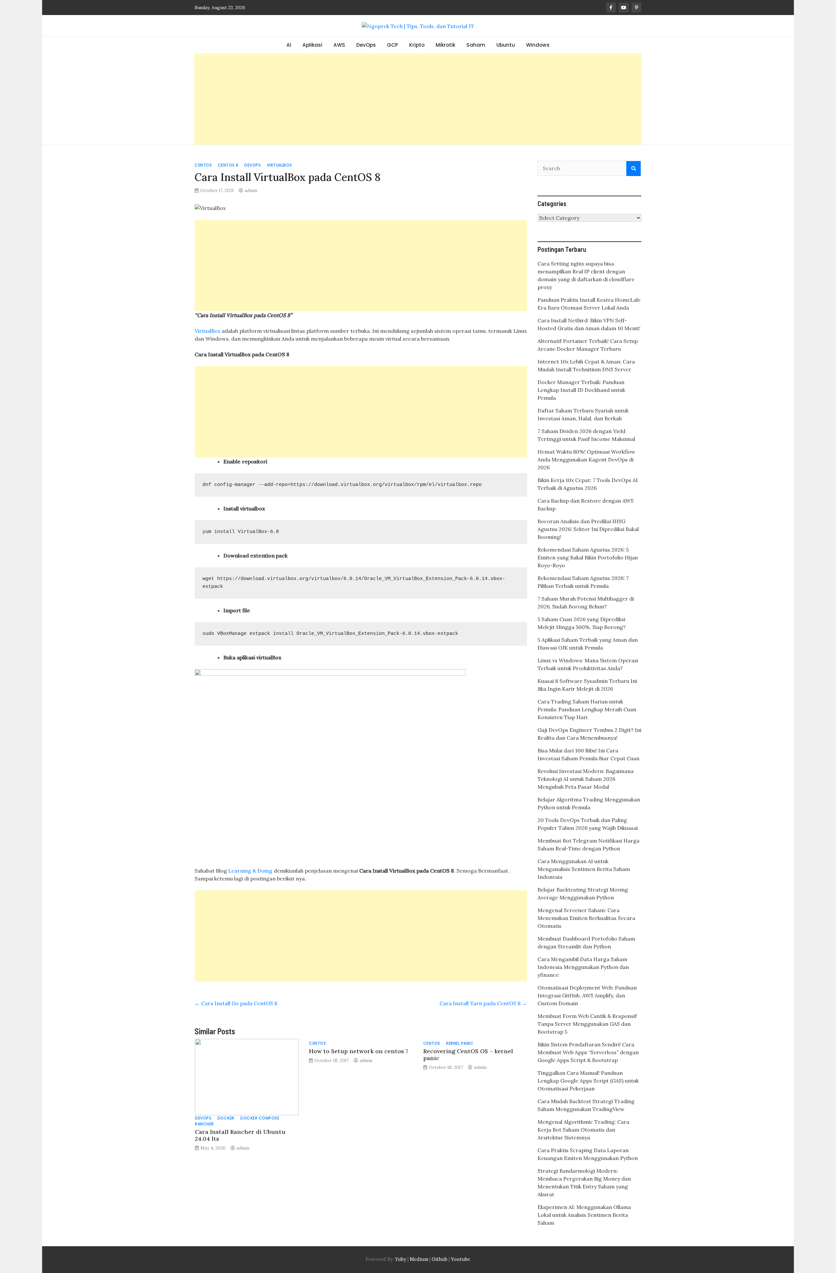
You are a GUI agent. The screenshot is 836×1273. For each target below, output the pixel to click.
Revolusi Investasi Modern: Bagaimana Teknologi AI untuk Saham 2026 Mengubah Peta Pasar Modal (586, 779)
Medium (418, 1259)
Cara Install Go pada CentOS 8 (236, 1003)
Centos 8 (228, 165)
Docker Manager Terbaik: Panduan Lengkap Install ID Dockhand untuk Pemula (581, 390)
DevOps (366, 44)
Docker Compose (259, 1118)
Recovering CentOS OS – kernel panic (468, 1054)
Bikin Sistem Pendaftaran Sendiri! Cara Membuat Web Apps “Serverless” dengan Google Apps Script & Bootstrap (588, 1052)
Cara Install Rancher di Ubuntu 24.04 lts (240, 1135)
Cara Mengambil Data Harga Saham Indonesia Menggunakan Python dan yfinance (583, 967)
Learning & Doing (250, 870)
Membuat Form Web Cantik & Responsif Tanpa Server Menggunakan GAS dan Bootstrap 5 (587, 1024)
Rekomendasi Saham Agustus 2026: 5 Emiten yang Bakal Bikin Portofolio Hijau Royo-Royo (588, 557)
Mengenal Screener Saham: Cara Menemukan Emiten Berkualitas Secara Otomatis (586, 918)
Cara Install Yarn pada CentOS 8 (483, 1003)
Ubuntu (505, 44)
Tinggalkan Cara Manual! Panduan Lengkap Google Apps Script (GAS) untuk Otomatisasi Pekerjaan (588, 1081)
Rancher (204, 1124)
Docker (225, 1118)
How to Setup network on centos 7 (358, 1051)
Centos (203, 165)
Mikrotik (445, 44)
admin (251, 190)
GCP (392, 44)
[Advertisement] (418, 99)
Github (439, 1259)
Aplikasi (312, 44)
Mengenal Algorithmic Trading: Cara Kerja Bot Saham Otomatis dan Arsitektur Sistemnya (583, 1130)
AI (288, 44)
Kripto (417, 44)
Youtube (460, 1259)
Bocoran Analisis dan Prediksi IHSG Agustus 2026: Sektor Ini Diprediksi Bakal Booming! (588, 529)
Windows (538, 44)
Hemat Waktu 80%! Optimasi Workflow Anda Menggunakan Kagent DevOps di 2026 (586, 459)
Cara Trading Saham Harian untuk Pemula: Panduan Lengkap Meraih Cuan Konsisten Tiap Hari (587, 709)
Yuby (400, 1259)
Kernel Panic (460, 1043)
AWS (339, 44)
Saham (475, 44)
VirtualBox (279, 165)
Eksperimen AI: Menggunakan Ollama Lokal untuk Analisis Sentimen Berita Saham (584, 1215)
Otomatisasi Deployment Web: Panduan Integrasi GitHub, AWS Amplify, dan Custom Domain (587, 995)
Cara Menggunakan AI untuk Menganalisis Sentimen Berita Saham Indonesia (584, 869)
